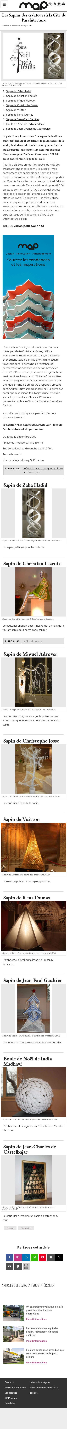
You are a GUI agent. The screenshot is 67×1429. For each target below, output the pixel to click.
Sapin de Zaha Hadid (18, 91)
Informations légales (40, 1382)
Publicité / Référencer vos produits (15, 1390)
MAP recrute (11, 1398)
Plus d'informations (36, 1319)
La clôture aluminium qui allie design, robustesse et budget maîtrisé (42, 1332)
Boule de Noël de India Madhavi (25, 124)
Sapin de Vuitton (16, 110)
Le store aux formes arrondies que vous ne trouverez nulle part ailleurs (45, 1353)
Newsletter (10, 1403)
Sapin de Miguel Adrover (21, 100)
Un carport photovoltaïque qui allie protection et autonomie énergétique (44, 1310)
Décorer (10, 1228)
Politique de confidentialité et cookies (44, 1390)
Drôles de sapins (32, 641)
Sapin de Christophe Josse (22, 105)
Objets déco (26, 1228)
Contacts (9, 1382)
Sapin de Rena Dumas (19, 114)
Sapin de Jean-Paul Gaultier (22, 119)
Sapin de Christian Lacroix (21, 96)
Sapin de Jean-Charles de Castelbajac (28, 128)
